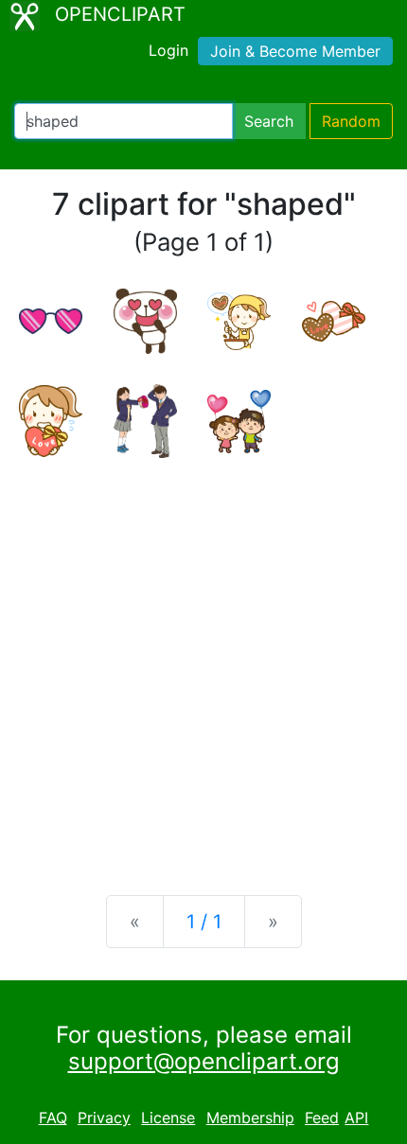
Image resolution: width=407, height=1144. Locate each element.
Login (168, 50)
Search (268, 121)
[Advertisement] (203, 661)
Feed (322, 1117)
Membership (250, 1117)
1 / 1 (203, 921)
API (356, 1117)
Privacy (104, 1117)
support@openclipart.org (204, 1061)
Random (351, 121)
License (168, 1117)
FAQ (53, 1117)
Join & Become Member (295, 51)
